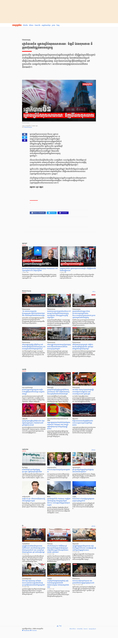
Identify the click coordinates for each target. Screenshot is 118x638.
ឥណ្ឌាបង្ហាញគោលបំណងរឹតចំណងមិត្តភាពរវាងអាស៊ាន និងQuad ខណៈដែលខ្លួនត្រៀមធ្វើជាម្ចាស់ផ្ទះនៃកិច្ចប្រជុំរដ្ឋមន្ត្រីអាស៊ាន (58, 425)
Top (60, 626)
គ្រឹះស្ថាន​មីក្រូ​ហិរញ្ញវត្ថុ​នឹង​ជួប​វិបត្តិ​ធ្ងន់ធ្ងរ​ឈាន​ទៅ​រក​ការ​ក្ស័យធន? (83, 470)
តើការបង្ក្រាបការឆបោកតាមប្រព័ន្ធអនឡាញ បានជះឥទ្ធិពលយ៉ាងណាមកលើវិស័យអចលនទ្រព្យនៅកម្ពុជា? (59, 346)
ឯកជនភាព (85, 629)
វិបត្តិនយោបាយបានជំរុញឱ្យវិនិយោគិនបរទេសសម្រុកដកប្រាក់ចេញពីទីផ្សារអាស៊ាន (82, 423)
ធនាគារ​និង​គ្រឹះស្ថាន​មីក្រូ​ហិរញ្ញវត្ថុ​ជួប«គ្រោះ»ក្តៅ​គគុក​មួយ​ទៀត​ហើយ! (32, 470)
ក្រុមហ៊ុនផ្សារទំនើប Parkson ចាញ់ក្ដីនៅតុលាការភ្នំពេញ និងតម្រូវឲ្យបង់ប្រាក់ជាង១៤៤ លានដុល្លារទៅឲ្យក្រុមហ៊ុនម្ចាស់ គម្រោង (58, 501)
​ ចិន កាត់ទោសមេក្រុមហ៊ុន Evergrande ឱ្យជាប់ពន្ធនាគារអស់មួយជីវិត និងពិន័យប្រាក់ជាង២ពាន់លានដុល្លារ (33, 313)
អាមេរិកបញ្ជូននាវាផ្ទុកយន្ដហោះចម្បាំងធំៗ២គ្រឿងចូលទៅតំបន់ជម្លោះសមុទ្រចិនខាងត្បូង (33, 391)
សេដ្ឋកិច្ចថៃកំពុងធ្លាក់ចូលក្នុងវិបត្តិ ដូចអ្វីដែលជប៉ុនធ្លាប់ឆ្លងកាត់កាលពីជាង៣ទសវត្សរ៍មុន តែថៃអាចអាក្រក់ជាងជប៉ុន (58, 583)
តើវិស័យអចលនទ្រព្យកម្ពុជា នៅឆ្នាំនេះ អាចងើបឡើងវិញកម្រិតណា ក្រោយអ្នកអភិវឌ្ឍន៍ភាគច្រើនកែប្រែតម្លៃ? (82, 346)
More (94, 291)
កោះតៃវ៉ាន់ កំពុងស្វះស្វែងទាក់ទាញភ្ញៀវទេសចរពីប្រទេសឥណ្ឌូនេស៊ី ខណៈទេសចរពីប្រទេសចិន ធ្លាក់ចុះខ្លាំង (83, 391)
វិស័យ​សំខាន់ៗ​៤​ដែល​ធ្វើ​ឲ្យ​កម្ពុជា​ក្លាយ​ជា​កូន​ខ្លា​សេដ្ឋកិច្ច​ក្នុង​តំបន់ (83, 499)
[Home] (17, 25)
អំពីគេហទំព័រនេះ (73, 629)
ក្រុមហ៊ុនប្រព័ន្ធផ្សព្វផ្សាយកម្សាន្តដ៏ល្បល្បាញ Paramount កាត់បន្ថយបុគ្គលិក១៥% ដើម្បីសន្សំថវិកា (40, 269)
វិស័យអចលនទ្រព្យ (28, 127)
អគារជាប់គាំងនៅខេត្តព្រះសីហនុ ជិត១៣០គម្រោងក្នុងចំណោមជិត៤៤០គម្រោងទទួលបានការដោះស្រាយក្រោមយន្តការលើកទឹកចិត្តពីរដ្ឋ (83, 314)
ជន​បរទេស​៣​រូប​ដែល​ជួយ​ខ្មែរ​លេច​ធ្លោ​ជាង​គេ (58, 470)
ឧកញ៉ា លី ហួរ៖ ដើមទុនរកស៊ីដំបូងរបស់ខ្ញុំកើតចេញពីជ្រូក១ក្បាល (33, 499)
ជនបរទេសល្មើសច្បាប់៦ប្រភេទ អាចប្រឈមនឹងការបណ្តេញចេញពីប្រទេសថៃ (83, 581)
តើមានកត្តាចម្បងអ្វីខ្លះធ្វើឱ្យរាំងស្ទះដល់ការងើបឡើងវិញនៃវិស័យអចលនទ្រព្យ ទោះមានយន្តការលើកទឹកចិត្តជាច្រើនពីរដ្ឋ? (34, 346)
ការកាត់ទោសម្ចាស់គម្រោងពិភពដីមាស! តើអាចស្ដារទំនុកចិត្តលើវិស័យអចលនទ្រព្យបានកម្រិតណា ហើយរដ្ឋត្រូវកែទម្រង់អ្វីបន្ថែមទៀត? (59, 314)
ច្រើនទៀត (93, 450)
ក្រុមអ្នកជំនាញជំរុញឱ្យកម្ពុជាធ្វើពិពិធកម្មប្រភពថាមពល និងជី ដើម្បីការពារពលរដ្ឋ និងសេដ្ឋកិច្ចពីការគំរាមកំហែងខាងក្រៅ (58, 391)
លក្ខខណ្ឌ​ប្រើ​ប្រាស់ (92, 629)
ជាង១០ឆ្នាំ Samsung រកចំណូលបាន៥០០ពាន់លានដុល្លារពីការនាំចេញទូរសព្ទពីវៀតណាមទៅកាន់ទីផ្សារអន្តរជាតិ (33, 582)
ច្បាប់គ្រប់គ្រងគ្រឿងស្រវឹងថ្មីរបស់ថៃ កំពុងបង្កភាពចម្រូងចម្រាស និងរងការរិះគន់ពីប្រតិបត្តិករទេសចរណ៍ (33, 423)
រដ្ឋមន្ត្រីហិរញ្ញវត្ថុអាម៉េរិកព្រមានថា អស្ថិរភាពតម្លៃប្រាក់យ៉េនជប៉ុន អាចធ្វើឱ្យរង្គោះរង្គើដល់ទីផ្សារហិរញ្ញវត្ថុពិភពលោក (84, 548)
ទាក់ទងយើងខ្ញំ (79, 629)
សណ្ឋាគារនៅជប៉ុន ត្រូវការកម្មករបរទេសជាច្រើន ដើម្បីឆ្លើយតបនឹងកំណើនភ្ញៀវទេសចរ (78, 269)
